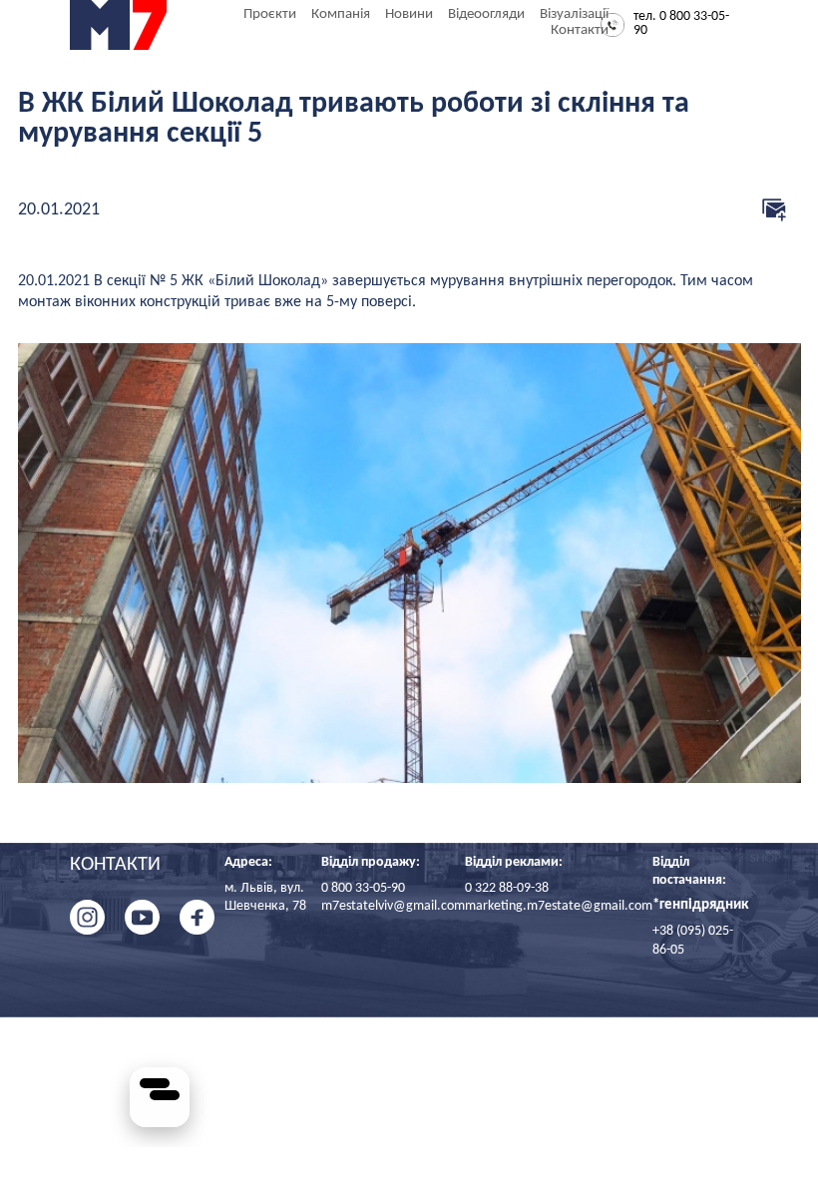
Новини (409, 14)
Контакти (580, 30)
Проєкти (269, 14)
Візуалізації (574, 14)
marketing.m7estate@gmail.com (558, 906)
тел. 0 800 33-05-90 (681, 24)
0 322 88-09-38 (507, 888)
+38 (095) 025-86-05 (692, 940)
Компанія (340, 14)
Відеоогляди (486, 14)
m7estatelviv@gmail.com (393, 906)
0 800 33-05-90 (363, 888)
